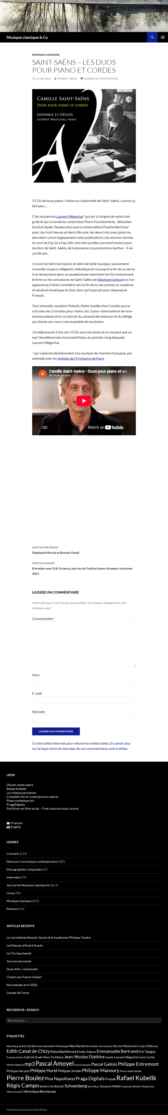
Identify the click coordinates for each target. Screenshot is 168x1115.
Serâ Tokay (93, 1086)
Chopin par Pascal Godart (24, 977)
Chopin (142, 1046)
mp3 (29, 1064)
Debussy (152, 1046)
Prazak (110, 1079)
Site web (38, 712)
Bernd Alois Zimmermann (99, 1046)
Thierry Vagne (67, 78)
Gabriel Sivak (33, 1057)
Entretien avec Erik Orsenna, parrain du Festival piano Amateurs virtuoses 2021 (82, 568)
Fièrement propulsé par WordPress (27, 1109)
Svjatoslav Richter (131, 1086)
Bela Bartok (78, 1046)
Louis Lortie (147, 1057)
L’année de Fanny (18, 993)
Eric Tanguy (147, 1051)
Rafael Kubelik (136, 1077)
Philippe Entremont (138, 1064)
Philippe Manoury (100, 1070)
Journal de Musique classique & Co (30, 885)
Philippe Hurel (43, 1070)
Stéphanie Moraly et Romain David (55, 550)
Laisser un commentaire (101, 78)
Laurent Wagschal (69, 216)
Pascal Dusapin (82, 1064)
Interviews (14, 877)
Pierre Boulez (25, 1077)
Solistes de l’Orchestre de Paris (81, 358)
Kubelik (109, 1057)
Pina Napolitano (60, 1078)
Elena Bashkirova (63, 1051)
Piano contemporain (20, 800)
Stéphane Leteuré (110, 279)
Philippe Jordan (69, 1071)
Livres (11, 893)
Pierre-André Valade (130, 1071)
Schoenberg (76, 1085)
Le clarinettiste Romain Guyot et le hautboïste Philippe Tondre (49, 937)
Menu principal (163, 37)
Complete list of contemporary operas (32, 796)
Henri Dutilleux (53, 1057)
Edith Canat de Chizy (28, 1051)
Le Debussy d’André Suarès (25, 945)
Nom (36, 675)
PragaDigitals (16, 804)
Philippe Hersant (18, 1071)
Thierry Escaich (15, 1091)
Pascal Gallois (104, 1064)
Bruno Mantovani (125, 1046)
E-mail (37, 693)
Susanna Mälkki (110, 1086)
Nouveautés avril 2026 (22, 985)
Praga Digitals (90, 1078)
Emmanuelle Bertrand (117, 1051)
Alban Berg (12, 1046)
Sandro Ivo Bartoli (51, 1086)
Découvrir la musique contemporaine (32, 861)
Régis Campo (23, 1085)
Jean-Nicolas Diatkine (84, 1056)
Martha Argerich (15, 1064)
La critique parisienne (21, 793)
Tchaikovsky (147, 1086)
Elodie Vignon (86, 1051)
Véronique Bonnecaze (39, 1091)
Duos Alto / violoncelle (22, 969)
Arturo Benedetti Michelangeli (53, 1046)
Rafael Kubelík (16, 789)
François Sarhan (15, 1057)
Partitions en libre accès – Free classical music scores (43, 808)
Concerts (13, 853)
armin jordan (28, 1046)
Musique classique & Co (27, 37)
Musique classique (46, 54)
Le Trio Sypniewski (19, 953)
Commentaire (43, 618)
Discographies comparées (24, 869)
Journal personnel (19, 961)
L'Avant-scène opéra (20, 785)
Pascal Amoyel (54, 1063)
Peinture (12, 909)
